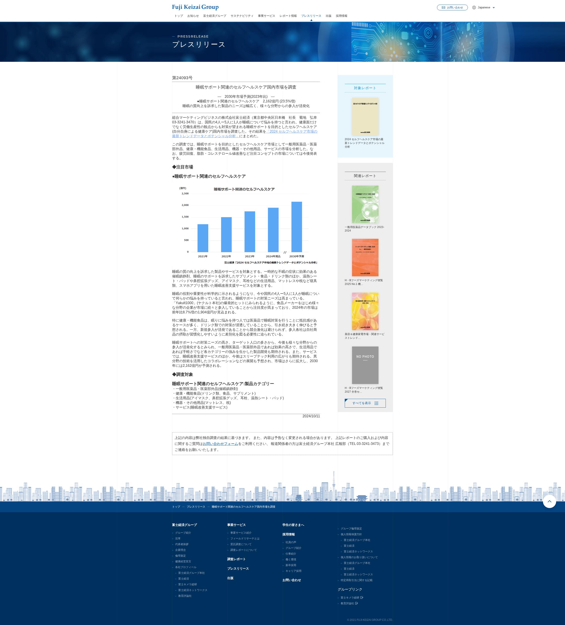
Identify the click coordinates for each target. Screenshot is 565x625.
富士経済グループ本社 (191, 572)
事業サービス (266, 15)
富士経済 (183, 578)
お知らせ (193, 15)
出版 (328, 15)
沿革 (178, 538)
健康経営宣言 (183, 561)
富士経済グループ (214, 15)
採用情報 (341, 15)
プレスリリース (311, 15)
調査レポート (236, 559)
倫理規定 (180, 555)
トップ (178, 15)
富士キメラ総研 (187, 584)
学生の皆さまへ (293, 525)
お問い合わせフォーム (220, 444)
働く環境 (291, 559)
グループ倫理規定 (351, 528)
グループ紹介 (183, 532)
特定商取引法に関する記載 (357, 580)
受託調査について (241, 544)
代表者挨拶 (181, 544)
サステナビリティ (242, 15)
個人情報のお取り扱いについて (359, 557)
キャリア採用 (293, 570)
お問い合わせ (291, 580)
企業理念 (180, 550)
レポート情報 (288, 15)
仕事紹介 (291, 553)
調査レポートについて (243, 550)
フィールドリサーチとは (245, 538)
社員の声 (291, 542)
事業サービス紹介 (241, 532)
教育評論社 (185, 595)
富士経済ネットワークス (192, 590)
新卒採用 (291, 565)
